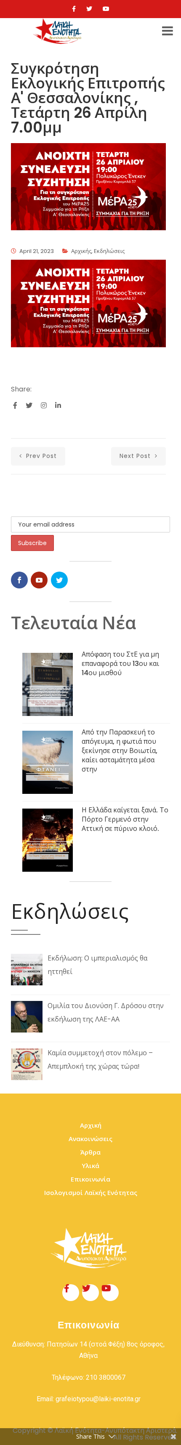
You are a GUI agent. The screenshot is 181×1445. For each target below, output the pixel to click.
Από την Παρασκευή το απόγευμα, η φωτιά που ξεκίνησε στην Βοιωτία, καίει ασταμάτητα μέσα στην (119, 750)
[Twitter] (89, 9)
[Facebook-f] (70, 1292)
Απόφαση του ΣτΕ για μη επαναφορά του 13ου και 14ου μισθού (120, 663)
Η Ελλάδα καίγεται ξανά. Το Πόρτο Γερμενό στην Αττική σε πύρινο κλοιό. (125, 819)
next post (136, 456)
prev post (40, 456)
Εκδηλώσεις (109, 251)
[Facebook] (74, 9)
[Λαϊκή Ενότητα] (58, 31)
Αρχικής (81, 251)
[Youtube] (106, 9)
